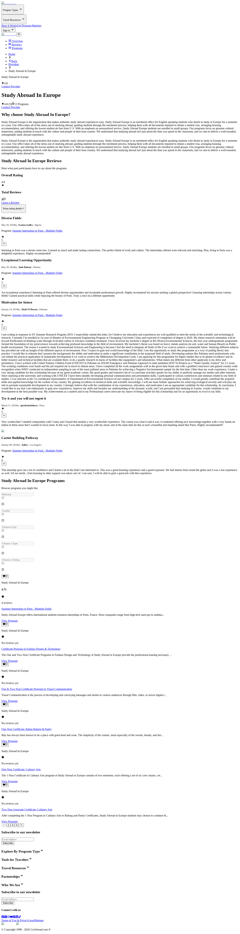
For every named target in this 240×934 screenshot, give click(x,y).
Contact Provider (10, 86)
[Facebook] (2, 917)
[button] (120, 494)
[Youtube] (11, 917)
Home (11, 54)
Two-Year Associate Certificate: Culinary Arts (26, 809)
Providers (13, 64)
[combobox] (17, 494)
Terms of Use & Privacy (14, 920)
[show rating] (4, 244)
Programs (17, 48)
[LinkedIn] (16, 917)
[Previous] (4, 825)
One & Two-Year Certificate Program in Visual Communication (36, 689)
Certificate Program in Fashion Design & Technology (31, 648)
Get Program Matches (29, 25)
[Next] (21, 825)
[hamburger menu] (18, 34)
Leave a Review (10, 202)
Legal (31, 920)
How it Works (9, 25)
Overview (17, 41)
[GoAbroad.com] (8, 2)
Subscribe (8, 843)
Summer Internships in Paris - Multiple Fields (37, 230)
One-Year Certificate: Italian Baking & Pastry (26, 729)
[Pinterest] (14, 917)
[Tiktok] (19, 917)
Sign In (7, 30)
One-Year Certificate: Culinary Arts (21, 769)
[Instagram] (8, 917)
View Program (9, 620)
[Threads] (5, 917)
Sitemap (39, 920)
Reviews (17, 44)
